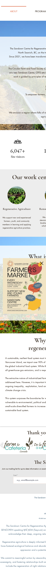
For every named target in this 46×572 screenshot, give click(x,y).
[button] (41, 263)
